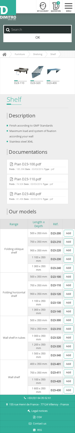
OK (37, 37)
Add (68, 233)
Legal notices (39, 411)
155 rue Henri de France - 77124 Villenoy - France (39, 404)
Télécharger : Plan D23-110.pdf (37, 181)
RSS (39, 430)
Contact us (39, 423)
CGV (39, 417)
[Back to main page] (8, 10)
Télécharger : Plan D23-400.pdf (37, 196)
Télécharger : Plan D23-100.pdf (37, 167)
